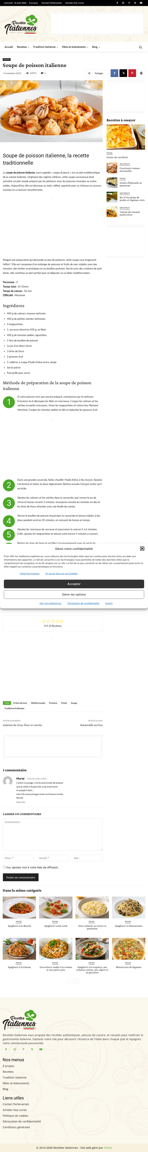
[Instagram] (123, 3)
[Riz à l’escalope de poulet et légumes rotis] (112, 197)
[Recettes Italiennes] (28, 24)
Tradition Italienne (14, 708)
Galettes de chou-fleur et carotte (22, 725)
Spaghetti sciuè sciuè (55, 925)
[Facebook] (117, 3)
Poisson (53, 702)
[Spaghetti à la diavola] (19, 907)
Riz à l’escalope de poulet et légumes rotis (132, 198)
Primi (7, 59)
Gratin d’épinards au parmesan (131, 184)
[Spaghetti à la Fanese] (19, 949)
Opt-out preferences (50, 603)
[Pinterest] (129, 3)
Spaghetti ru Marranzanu (128, 925)
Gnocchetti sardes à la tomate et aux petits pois (56, 968)
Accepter (74, 584)
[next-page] (76, 981)
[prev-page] (70, 981)
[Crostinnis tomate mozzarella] (112, 168)
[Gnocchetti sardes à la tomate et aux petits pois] (55, 949)
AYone (108, 1148)
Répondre (20, 802)
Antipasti (125, 164)
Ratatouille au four (91, 725)
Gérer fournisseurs (30, 573)
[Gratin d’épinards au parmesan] (112, 182)
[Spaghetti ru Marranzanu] (128, 907)
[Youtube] (141, 3)
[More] (141, 73)
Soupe (74, 702)
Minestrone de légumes (128, 967)
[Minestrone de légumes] (128, 949)
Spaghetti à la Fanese (19, 967)
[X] (135, 3)
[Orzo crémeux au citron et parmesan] (92, 907)
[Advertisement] (97, 23)
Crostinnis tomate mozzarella (130, 169)
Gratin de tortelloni (117, 157)
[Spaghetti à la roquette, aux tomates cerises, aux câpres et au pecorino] (92, 949)
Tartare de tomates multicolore (130, 213)
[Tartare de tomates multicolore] (112, 211)
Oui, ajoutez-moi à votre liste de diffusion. (32, 867)
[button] (142, 549)
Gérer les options (74, 594)
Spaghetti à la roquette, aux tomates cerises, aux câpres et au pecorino (92, 969)
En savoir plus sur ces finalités (61, 573)
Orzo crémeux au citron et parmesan (92, 927)
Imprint (109, 603)
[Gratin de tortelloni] (126, 137)
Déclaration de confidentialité (83, 603)
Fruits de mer (20, 702)
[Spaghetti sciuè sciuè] (55, 907)
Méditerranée (38, 702)
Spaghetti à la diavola (19, 925)
